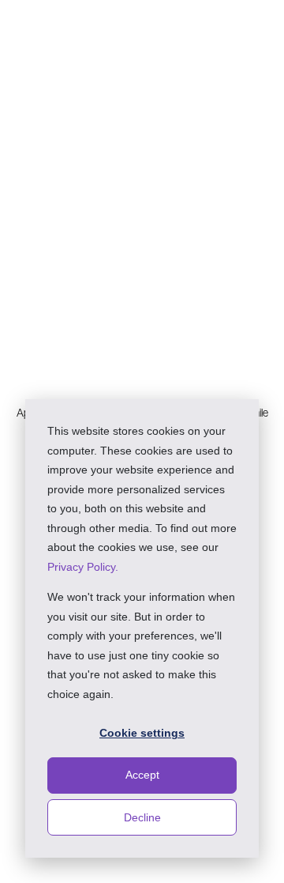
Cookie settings (142, 732)
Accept (142, 774)
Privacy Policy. (82, 566)
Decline (142, 817)
